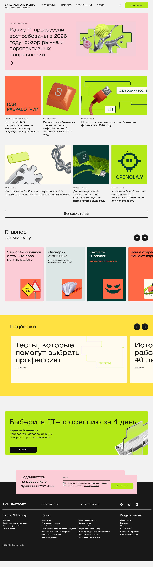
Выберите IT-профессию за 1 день (24, 412)
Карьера (66, 5)
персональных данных (97, 483)
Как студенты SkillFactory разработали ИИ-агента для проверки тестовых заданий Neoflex (37, 193)
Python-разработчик (87, 520)
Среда (100, 5)
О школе (6, 520)
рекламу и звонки (91, 486)
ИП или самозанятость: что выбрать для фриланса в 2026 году (108, 124)
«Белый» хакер (84, 523)
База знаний (84, 5)
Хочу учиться (136, 5)
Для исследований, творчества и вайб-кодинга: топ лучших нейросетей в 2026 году (89, 196)
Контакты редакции (129, 534)
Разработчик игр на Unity (89, 529)
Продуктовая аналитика (88, 534)
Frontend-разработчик (51, 534)
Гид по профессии (13, 118)
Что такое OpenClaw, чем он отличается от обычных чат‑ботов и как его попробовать (128, 196)
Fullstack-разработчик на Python (56, 531)
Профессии (49, 5)
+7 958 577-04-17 (90, 504)
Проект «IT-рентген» (11, 526)
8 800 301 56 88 (50, 504)
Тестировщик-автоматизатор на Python (59, 529)
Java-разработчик (86, 526)
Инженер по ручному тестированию (94, 531)
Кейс (7, 188)
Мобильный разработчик (89, 537)
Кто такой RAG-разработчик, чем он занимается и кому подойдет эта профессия (22, 127)
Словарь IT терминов (129, 531)
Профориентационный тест (14, 523)
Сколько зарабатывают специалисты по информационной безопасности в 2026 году (59, 128)
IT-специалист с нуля (51, 523)
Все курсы (46, 520)
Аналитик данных (49, 537)
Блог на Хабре (8, 529)
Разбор (46, 118)
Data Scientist (47, 526)
